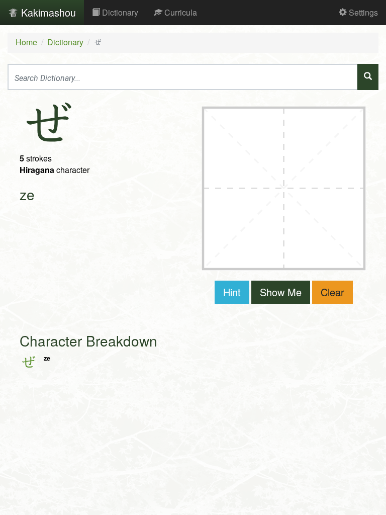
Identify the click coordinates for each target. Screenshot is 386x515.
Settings (362, 12)
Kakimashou (47, 12)
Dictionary (119, 12)
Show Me (281, 292)
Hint (232, 292)
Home (26, 42)
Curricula (179, 12)
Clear (332, 292)
